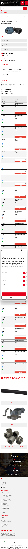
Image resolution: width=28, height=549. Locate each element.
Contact (3, 487)
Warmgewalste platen (6, 521)
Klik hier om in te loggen (6, 89)
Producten (4, 482)
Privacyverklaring (8, 542)
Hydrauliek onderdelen (7, 498)
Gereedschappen (5, 507)
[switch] (25, 277)
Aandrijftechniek (5, 492)
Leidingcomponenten (18, 16)
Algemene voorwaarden (18, 542)
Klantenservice (5, 484)
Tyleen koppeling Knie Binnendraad (15, 17)
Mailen (6, 45)
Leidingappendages (6, 499)
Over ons (24, 541)
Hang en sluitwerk (6, 496)
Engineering (4, 522)
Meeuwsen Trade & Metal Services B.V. (14, 541)
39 (13, 548)
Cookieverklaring (14, 543)
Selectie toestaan (14, 297)
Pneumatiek (4, 503)
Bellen (6, 40)
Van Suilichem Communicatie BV (15, 545)
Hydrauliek (4, 517)
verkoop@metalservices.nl (10, 535)
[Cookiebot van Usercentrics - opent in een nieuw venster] (21, 250)
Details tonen (21, 290)
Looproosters (5, 501)
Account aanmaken (6, 480)
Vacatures (4, 483)
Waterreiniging (5, 509)
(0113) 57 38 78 (8, 534)
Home (11, 16)
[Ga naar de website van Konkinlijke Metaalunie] (14, 456)
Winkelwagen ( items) (7, 10)
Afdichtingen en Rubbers (7, 494)
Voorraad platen (5, 524)
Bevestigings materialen (7, 495)
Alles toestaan (14, 294)
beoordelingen (17, 548)
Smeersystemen (5, 508)
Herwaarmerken (5, 526)
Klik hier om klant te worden (7, 93)
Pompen (4, 504)
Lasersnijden (4, 525)
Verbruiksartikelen (6, 505)
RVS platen (4, 519)
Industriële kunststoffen (7, 511)
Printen (6, 49)
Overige (3, 512)
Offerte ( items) (6, 12)
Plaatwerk (4, 520)
